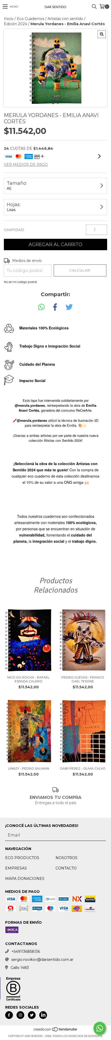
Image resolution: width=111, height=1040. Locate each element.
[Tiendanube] (55, 1030)
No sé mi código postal (20, 282)
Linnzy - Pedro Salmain (28, 768)
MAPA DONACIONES (24, 878)
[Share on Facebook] (55, 307)
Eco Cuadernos (30, 18)
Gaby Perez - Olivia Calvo (83, 768)
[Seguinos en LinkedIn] (43, 1015)
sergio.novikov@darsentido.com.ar (42, 959)
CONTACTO (66, 868)
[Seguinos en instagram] (20, 1015)
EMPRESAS (16, 868)
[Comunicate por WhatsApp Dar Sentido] (99, 1028)
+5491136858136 (25, 951)
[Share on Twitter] (69, 307)
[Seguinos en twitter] (32, 1015)
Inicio (8, 18)
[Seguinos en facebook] (9, 1015)
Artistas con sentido (65, 18)
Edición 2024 (15, 24)
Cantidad (14, 229)
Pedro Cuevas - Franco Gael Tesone (82, 679)
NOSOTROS (66, 857)
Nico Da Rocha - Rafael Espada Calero (28, 679)
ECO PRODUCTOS (22, 857)
